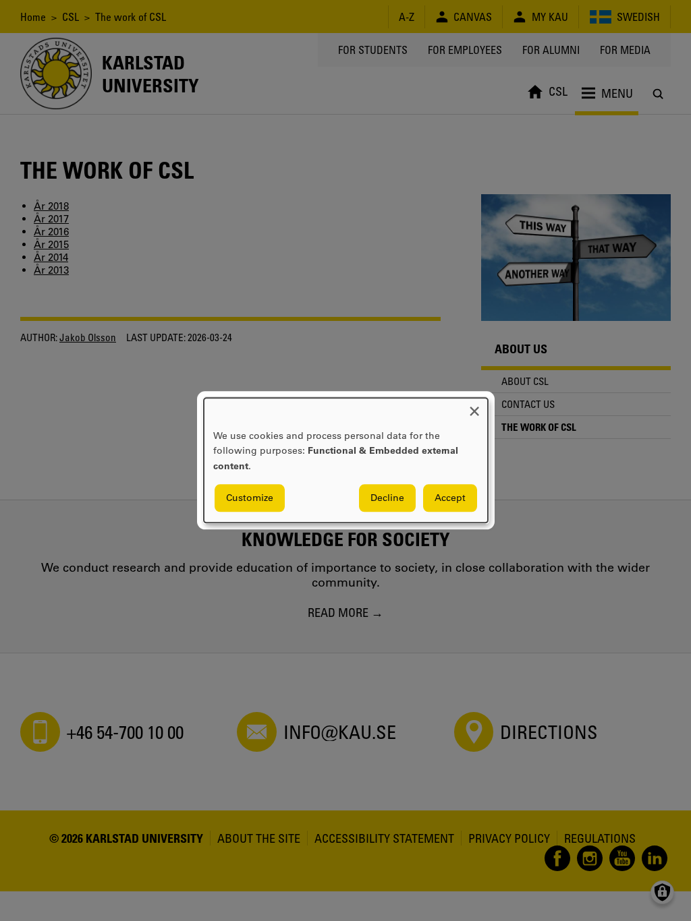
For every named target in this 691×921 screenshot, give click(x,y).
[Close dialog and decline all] (474, 406)
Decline (387, 498)
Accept (450, 498)
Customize (249, 498)
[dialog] (346, 460)
